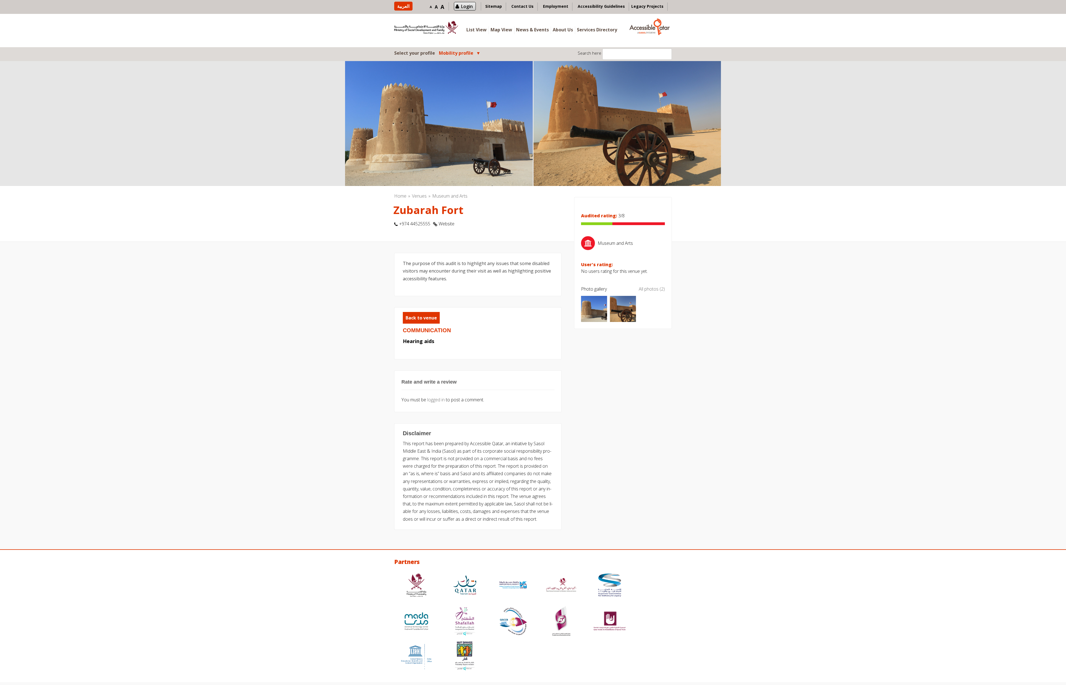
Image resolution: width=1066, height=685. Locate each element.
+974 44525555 (414, 224)
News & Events (532, 30)
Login (467, 6)
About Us (563, 30)
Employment (555, 6)
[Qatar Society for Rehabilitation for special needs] (609, 622)
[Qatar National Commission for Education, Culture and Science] (561, 585)
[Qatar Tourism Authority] (464, 585)
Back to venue (421, 318)
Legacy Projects (647, 6)
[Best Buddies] (464, 656)
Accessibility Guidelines (601, 6)
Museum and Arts (449, 196)
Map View (501, 30)
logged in (436, 400)
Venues (419, 196)
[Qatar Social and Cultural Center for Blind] (513, 622)
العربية (403, 6)
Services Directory (597, 30)
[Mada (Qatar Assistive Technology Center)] (416, 622)
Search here (589, 53)
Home (400, 196)
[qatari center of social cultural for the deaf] (561, 622)
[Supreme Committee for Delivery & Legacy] (609, 585)
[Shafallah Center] (464, 622)
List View (476, 30)
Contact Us (522, 6)
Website (446, 224)
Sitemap (493, 6)
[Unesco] (416, 656)
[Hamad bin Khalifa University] (513, 585)
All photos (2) (652, 289)
